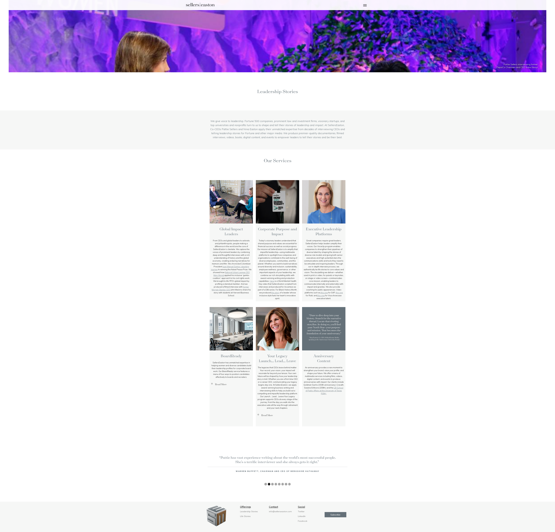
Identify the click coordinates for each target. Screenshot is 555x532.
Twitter (301, 511)
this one (324, 292)
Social (301, 506)
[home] (200, 5)
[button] (365, 5)
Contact (273, 506)
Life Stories (245, 516)
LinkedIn (302, 516)
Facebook (302, 521)
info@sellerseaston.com (280, 511)
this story (275, 292)
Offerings (245, 506)
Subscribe (335, 514)
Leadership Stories (249, 511)
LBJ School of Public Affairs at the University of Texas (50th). (324, 391)
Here (272, 281)
